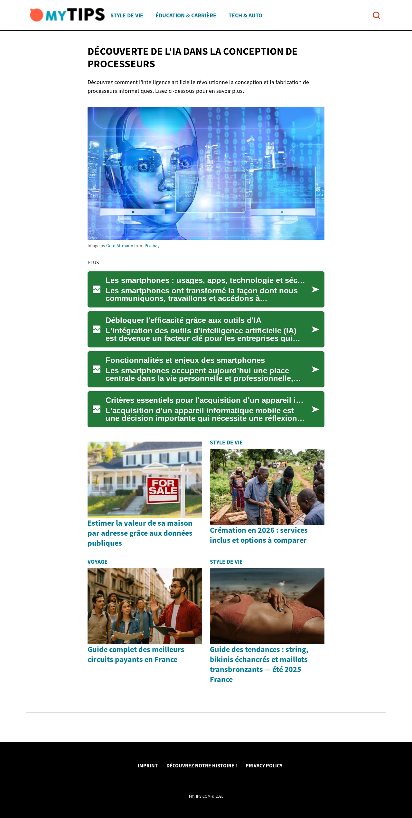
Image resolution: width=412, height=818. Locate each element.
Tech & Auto (245, 15)
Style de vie (126, 15)
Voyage (98, 561)
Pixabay (152, 245)
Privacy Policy (264, 765)
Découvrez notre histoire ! (201, 765)
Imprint (148, 765)
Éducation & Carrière (185, 15)
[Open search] (376, 15)
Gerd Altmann (119, 245)
